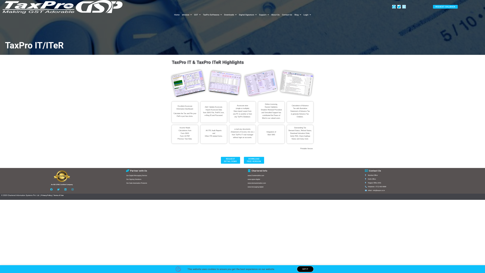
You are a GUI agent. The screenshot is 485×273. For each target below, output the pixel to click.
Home (176, 15)
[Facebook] (394, 6)
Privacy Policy (46, 195)
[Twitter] (399, 6)
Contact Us (287, 15)
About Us (275, 15)
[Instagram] (404, 6)
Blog (297, 15)
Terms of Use (58, 195)
